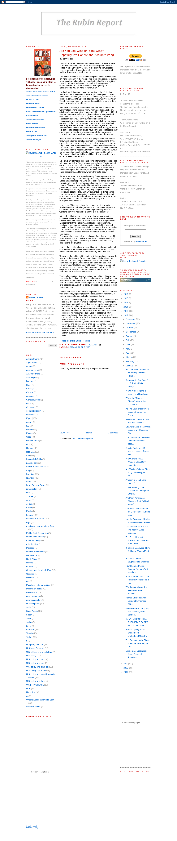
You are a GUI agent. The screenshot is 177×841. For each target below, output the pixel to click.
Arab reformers (33, 374)
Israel (28, 481)
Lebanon (30, 515)
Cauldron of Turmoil (32, 100)
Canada (29, 392)
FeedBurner (141, 241)
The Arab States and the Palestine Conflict (40, 92)
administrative (32, 359)
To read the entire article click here (74, 341)
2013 (125, 311)
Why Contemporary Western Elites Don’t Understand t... (136, 462)
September (131, 332)
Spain (28, 618)
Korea (29, 507)
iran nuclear (31, 463)
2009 (125, 672)
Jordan (29, 504)
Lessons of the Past (35, 518)
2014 (125, 307)
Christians (30, 407)
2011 (125, 663)
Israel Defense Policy (35, 485)
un (27, 696)
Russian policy (33, 603)
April (128, 353)
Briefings (30, 388)
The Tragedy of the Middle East (36, 136)
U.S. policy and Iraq (35, 663)
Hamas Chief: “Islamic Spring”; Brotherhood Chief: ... (136, 601)
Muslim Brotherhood (35, 551)
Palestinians (31, 592)
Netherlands (31, 555)
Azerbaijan (31, 377)
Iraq (28, 470)
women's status (33, 706)
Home (89, 433)
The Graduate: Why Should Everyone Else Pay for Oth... (138, 643)
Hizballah (30, 452)
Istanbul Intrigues (32, 116)
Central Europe (33, 400)
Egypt (29, 418)
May (128, 349)
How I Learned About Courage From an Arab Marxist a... (137, 569)
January (130, 366)
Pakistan (30, 577)
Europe (29, 429)
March (129, 357)
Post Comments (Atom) (82, 438)
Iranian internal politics (36, 466)
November (131, 323)
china (28, 403)
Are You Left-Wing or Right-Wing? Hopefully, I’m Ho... (138, 472)
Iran (28, 455)
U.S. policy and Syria (35, 681)
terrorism (30, 629)
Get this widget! (31, 826)
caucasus (30, 396)
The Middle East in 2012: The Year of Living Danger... (137, 529)
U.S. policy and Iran (35, 659)
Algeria (29, 366)
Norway (29, 562)
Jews (28, 500)
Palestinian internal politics (38, 585)
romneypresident (33, 600)
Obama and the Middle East (38, 570)
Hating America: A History (35, 108)
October (130, 327)
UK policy (30, 692)
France (29, 433)
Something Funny (32, 828)
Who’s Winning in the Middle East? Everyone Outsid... (137, 490)
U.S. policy (31, 655)
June (128, 344)
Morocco (30, 548)
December (131, 319)
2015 (125, 302)
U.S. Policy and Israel (36, 670)
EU (27, 426)
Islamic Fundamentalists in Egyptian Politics (41, 112)
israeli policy (31, 489)
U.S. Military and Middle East (39, 652)
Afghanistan (31, 362)
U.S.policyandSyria (35, 685)
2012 (125, 315)
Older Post (113, 433)
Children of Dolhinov (33, 104)
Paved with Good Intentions (35, 128)
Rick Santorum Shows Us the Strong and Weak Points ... (137, 372)
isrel (28, 492)
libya (28, 522)
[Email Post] (99, 345)
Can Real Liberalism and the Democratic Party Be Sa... (138, 511)
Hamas (29, 448)
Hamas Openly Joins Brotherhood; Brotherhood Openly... (136, 632)
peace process (33, 596)
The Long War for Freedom (35, 120)
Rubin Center (36, 297)
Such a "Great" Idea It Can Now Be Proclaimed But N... (137, 579)
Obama (29, 566)
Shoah (29, 615)
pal (27, 581)
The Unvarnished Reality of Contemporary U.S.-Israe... (138, 440)
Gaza (28, 437)
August (129, 336)
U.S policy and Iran (34, 644)
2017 (125, 294)
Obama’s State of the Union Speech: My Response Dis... (138, 430)
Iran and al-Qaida (34, 459)
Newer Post (64, 433)
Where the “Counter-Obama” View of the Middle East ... (136, 401)
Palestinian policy (34, 589)
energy (29, 422)
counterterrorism (33, 411)
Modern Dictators (32, 124)
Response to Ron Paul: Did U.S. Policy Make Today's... (138, 383)
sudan (29, 622)
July (128, 340)
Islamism (30, 474)
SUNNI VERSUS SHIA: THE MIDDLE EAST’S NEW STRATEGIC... (137, 622)
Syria (28, 626)
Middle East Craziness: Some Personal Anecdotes (136, 654)
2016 (125, 298)
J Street (29, 496)
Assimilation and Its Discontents (37, 96)
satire (28, 607)
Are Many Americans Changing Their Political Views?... (137, 501)
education (30, 414)
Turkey (29, 637)
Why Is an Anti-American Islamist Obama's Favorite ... (137, 590)
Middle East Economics (37, 533)
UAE (28, 688)
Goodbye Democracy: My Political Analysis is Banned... (137, 611)
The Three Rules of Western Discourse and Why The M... (137, 540)
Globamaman (32, 440)
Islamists (30, 478)
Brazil (28, 385)
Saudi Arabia (32, 611)
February (130, 361)
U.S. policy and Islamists (37, 667)
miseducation (32, 544)
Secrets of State (31, 132)
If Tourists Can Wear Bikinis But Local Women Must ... (138, 551)
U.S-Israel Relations (35, 648)
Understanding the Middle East (40, 700)
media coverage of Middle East (40, 526)
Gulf (28, 444)
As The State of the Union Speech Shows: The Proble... (137, 412)
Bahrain (29, 381)
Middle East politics (35, 536)
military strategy (33, 540)
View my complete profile (40, 333)
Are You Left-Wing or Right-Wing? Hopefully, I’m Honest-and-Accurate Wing (86, 53)
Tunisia (29, 633)
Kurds (29, 511)
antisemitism (32, 370)
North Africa (31, 559)
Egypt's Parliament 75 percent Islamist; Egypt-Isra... (137, 451)
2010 (125, 668)
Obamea (30, 574)
